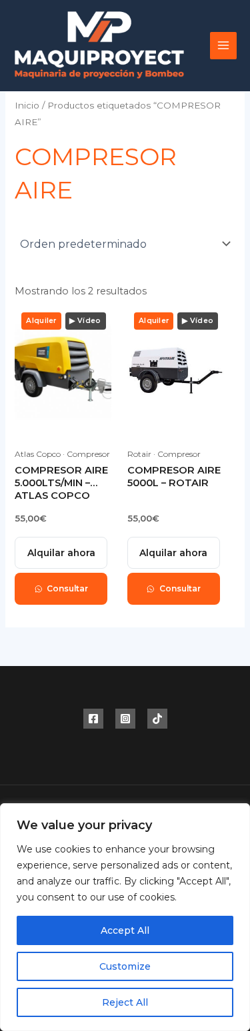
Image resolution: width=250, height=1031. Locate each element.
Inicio (27, 105)
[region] (125, 917)
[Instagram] (125, 719)
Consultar (67, 588)
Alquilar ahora (61, 552)
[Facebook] (93, 719)
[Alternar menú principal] (223, 45)
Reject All (125, 1002)
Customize (125, 966)
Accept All (125, 930)
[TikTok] (157, 719)
